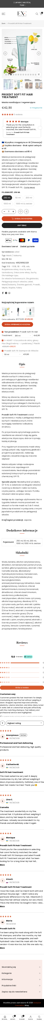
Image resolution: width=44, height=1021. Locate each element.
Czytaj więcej (29, 187)
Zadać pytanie (27, 246)
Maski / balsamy (14, 255)
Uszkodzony (7, 272)
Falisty (19, 287)
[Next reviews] (40, 127)
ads (28, 266)
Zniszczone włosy (22, 272)
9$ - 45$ (21, 266)
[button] (8, 114)
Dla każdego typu (10, 275)
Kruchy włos (25, 269)
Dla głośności (32, 278)
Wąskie (11, 287)
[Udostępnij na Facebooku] (3, 293)
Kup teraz (22, 225)
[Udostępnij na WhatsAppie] (9, 293)
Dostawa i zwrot (10, 246)
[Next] (38, 53)
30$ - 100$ (11, 266)
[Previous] (5, 53)
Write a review (22, 687)
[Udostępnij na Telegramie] (6, 293)
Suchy (33, 272)
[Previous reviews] (4, 127)
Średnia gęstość (24, 284)
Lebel (16, 251)
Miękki (5, 287)
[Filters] (2, 723)
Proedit (36, 284)
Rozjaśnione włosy (10, 269)
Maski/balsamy (9, 284)
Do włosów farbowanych (13, 278)
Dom (4, 23)
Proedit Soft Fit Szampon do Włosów (21, 350)
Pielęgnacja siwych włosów (14, 281)
